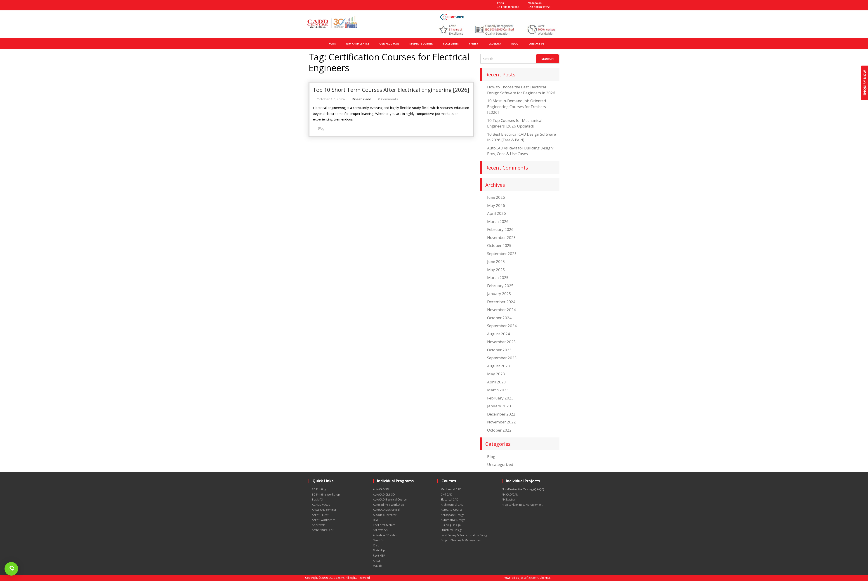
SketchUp (379, 550)
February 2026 (500, 229)
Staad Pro (379, 540)
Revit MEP (379, 555)
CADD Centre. (336, 577)
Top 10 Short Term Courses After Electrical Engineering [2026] (391, 89)
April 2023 (496, 382)
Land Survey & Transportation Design (464, 535)
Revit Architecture (384, 525)
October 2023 (499, 349)
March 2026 (498, 221)
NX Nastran (509, 499)
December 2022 (501, 414)
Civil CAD (446, 494)
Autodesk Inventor (384, 515)
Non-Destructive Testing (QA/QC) (523, 489)
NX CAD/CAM (510, 494)
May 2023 (496, 373)
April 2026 (496, 213)
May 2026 (496, 205)
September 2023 (502, 357)
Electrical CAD (449, 499)
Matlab (377, 566)
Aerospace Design (452, 515)
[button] (11, 569)
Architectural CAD (323, 530)
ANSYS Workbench (323, 520)
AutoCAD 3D (381, 489)
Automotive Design (453, 520)
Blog (491, 456)
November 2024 (501, 309)
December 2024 (501, 301)
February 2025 (500, 285)
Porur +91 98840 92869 (508, 5)
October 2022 (499, 430)
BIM (375, 520)
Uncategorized (500, 464)
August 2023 (498, 365)
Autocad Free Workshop (388, 505)
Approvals (318, 525)
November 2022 (501, 422)
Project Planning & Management (461, 540)
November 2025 (501, 237)
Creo (376, 545)
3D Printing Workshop (326, 494)
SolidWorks (380, 530)
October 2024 (499, 317)
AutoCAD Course (451, 510)
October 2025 (499, 245)
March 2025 (498, 277)
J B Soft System (529, 578)
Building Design (451, 525)
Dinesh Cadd (361, 99)
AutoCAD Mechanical (386, 510)
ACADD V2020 (321, 505)
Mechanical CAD (451, 489)
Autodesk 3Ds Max (385, 535)
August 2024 (498, 333)
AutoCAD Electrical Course (390, 499)
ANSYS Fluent (320, 515)
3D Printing (319, 489)
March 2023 (498, 389)
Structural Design (451, 530)
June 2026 (496, 197)
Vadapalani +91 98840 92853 (539, 5)
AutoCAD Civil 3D (384, 494)
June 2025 (496, 261)
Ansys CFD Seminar (324, 510)
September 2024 (502, 325)
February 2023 (500, 398)
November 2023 (501, 341)
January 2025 (499, 293)
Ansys (376, 560)
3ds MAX (317, 499)
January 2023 (499, 406)
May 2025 (496, 269)
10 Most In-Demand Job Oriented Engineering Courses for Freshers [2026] (516, 106)
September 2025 (502, 253)
